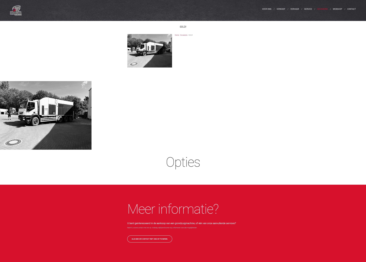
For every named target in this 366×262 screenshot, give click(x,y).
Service (308, 9)
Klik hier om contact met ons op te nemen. (150, 239)
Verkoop (281, 9)
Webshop (337, 9)
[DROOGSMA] (46, 115)
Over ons (266, 9)
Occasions (322, 9)
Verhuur (294, 9)
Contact (351, 9)
